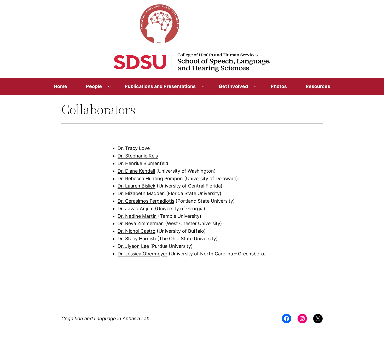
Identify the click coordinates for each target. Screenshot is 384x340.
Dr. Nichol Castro (136, 231)
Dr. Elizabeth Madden (141, 193)
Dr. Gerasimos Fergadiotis (146, 201)
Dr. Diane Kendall (136, 171)
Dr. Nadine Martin (137, 216)
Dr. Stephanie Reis (138, 156)
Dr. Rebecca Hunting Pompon (150, 178)
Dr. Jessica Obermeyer (142, 253)
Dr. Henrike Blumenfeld (143, 163)
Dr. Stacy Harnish (137, 238)
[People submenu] (109, 86)
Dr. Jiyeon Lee (133, 246)
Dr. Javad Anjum (136, 208)
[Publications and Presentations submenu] (203, 86)
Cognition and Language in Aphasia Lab (105, 318)
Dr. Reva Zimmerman (141, 223)
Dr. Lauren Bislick (136, 186)
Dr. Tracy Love (134, 148)
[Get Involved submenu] (255, 86)
